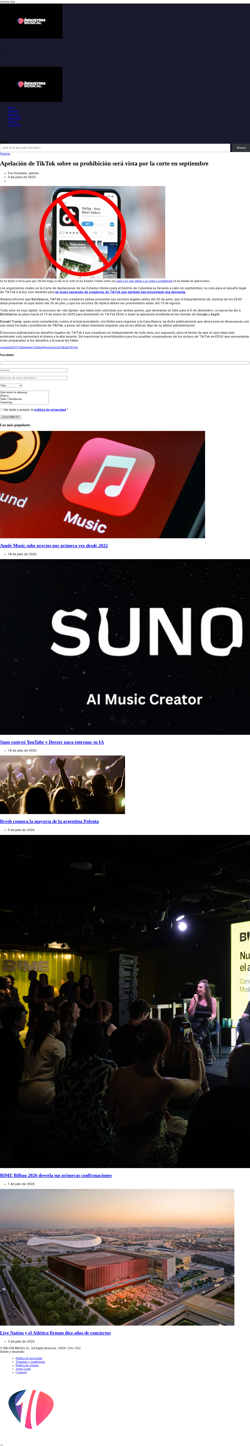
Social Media (61, 347)
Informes (13, 114)
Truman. (31, 1351)
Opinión (13, 121)
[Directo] (24, 396)
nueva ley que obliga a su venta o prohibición (144, 281)
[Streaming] (24, 402)
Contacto (21, 1372)
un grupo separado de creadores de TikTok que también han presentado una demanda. (120, 292)
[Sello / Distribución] (24, 399)
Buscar (4, 141)
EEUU (16, 347)
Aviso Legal (23, 1368)
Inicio (11, 107)
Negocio (47, 347)
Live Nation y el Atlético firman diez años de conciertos (55, 1332)
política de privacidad (50, 410)
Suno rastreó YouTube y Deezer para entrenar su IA (52, 742)
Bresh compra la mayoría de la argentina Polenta (49, 821)
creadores (6, 347)
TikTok (73, 347)
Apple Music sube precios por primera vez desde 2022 (54, 545)
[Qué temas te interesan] (24, 392)
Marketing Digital (31, 347)
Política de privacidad (29, 1358)
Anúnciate (14, 125)
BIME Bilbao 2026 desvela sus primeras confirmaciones (56, 1175)
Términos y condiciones (30, 1361)
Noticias (13, 111)
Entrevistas (14, 118)
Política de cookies (27, 1365)
